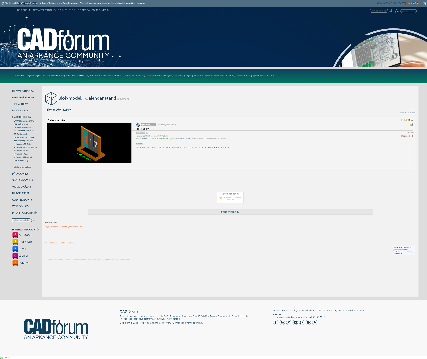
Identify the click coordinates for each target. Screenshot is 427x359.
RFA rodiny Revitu (21, 124)
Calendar (139, 144)
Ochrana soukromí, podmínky (188, 323)
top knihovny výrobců (23, 141)
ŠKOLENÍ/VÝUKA (22, 180)
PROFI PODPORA (23, 212)
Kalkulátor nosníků (154, 75)
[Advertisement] (230, 181)
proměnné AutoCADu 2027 (267, 75)
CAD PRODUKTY (22, 199)
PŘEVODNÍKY (20, 173)
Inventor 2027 (117, 75)
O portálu (175, 319)
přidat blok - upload (22, 167)
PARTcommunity (21, 160)
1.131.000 (58, 75)
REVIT (22, 248)
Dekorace (409, 133)
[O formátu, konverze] (147, 133)
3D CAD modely (21, 134)
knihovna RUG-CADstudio (25, 147)
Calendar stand (58, 120)
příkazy (249, 75)
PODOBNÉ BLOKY (230, 212)
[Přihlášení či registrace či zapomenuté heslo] (397, 13)
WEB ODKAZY (21, 206)
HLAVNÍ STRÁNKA (23, 91)
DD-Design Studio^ (183, 139)
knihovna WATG (21, 150)
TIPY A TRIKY (20, 104)
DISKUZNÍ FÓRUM (23, 97)
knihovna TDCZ (21, 154)
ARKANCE (278, 310)
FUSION (23, 262)
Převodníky (230, 75)
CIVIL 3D (24, 255)
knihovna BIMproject (23, 157)
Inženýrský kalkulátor (172, 75)
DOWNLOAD (20, 110)
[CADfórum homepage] (64, 58)
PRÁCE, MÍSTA (21, 193)
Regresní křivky (211, 75)
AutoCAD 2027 (100, 75)
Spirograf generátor (192, 75)
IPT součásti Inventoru (24, 127)
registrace (212, 147)
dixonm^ (145, 139)
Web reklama (146, 323)
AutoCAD (397, 248)
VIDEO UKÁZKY (21, 186)
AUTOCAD (25, 234)
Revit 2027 (135, 75)
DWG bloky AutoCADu (24, 121)
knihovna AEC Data (22, 144)
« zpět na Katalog (406, 112)
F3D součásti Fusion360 (24, 131)
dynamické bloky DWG (24, 137)
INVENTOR (25, 241)
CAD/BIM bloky (21, 117)
